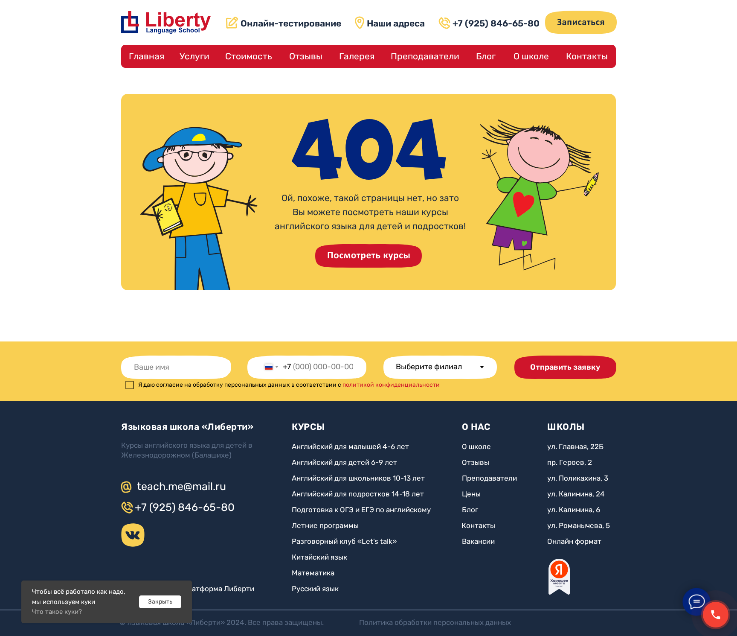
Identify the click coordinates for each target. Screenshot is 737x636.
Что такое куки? (57, 612)
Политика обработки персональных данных (435, 622)
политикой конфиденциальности (391, 384)
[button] (581, 22)
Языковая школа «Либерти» (187, 426)
